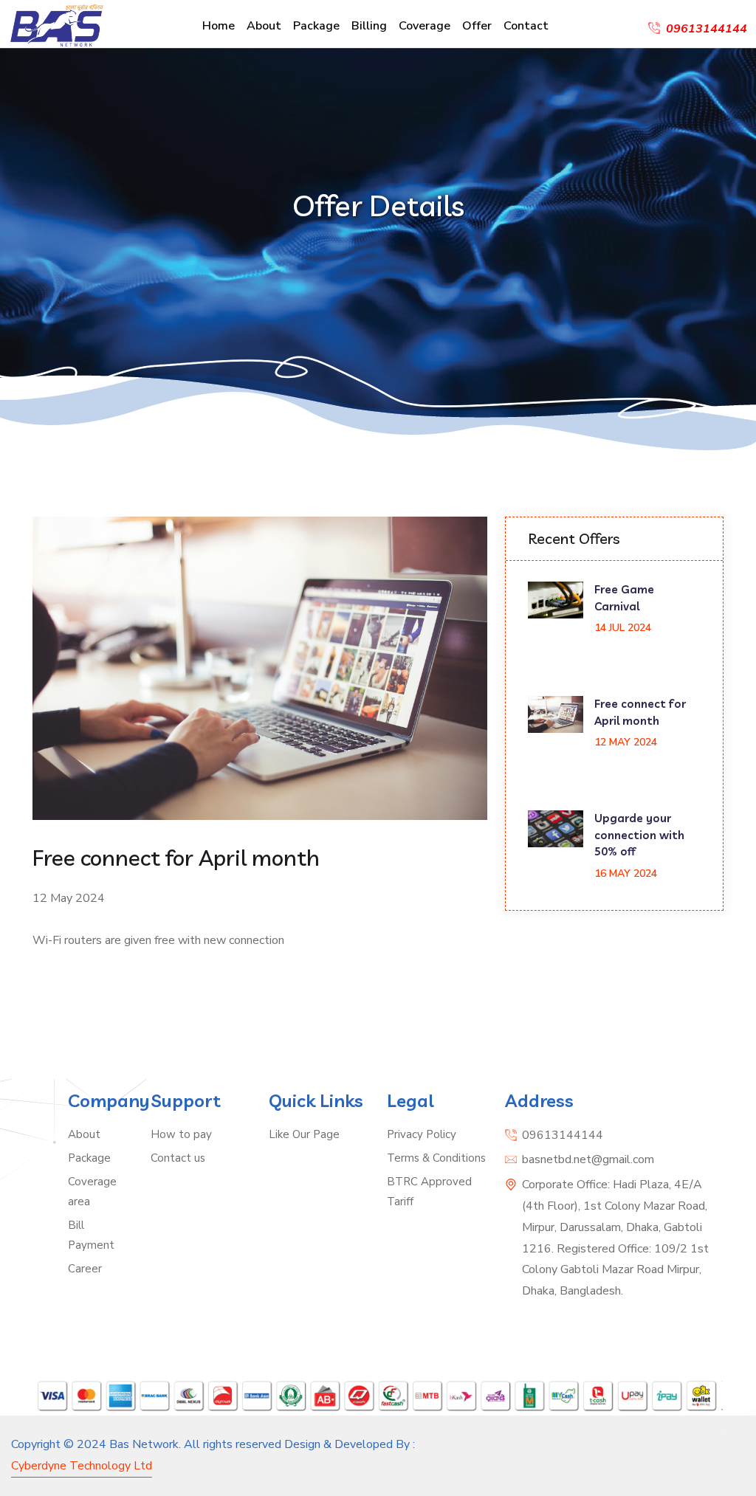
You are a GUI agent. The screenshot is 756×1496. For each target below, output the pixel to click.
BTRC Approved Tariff (429, 1191)
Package (316, 26)
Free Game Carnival (624, 597)
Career (85, 1268)
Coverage (424, 26)
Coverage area (92, 1191)
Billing (369, 26)
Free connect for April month (640, 712)
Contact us (178, 1158)
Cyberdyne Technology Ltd (81, 1466)
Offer (477, 26)
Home (218, 26)
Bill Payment (91, 1235)
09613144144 (562, 1135)
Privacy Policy (421, 1134)
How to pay (181, 1134)
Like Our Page (304, 1134)
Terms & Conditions (436, 1158)
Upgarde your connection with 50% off (639, 834)
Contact (526, 26)
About (264, 26)
